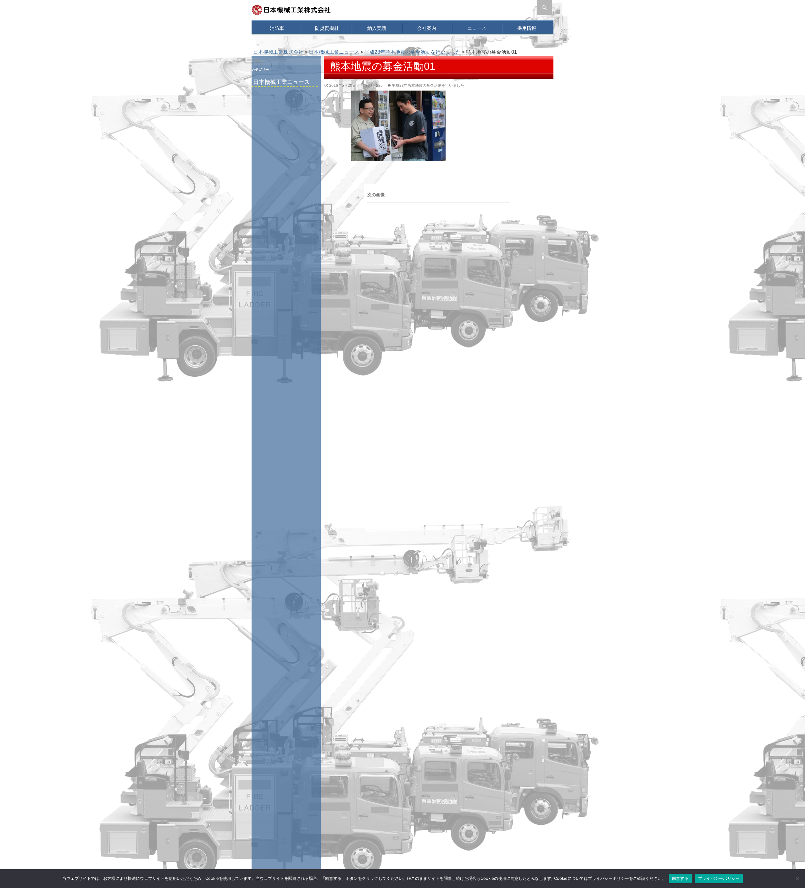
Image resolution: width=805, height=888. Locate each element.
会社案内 (426, 28)
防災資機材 (327, 28)
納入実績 (376, 28)
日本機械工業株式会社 (278, 52)
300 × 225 (374, 85)
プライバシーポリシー (719, 878)
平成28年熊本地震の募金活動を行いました (412, 52)
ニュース (476, 28)
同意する (680, 878)
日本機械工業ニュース (281, 82)
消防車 (277, 28)
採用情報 (526, 28)
